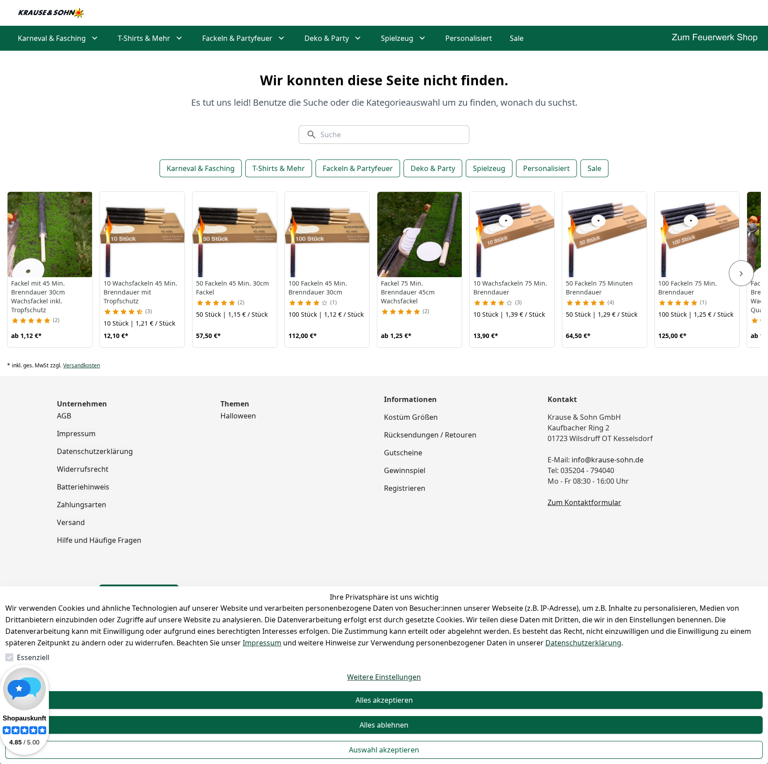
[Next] (741, 273)
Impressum (262, 643)
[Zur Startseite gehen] (51, 13)
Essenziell (33, 657)
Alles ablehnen (384, 725)
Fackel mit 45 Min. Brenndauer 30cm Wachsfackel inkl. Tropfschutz (38, 296)
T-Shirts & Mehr (278, 168)
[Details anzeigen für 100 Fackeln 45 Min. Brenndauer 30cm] (327, 234)
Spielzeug (489, 168)
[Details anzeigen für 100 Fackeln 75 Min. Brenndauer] (697, 234)
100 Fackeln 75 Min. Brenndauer (687, 287)
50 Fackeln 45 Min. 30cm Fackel (232, 287)
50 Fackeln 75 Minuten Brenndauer (599, 287)
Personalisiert (546, 168)
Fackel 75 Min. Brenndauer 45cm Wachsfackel (408, 292)
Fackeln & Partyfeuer (358, 168)
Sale (594, 168)
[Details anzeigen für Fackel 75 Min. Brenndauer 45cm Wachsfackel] (420, 234)
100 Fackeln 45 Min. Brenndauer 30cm (317, 287)
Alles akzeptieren (384, 700)
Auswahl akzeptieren (384, 750)
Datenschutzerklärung (583, 643)
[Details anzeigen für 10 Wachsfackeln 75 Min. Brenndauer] (512, 234)
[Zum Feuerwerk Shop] (714, 38)
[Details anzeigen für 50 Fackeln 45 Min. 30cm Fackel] (235, 234)
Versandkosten (81, 365)
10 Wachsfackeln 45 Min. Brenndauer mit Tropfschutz (140, 292)
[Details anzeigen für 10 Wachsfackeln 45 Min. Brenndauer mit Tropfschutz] (142, 234)
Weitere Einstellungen (384, 677)
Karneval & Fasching (201, 168)
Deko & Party (433, 168)
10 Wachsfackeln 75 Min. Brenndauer (510, 287)
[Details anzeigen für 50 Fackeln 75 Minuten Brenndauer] (605, 234)
